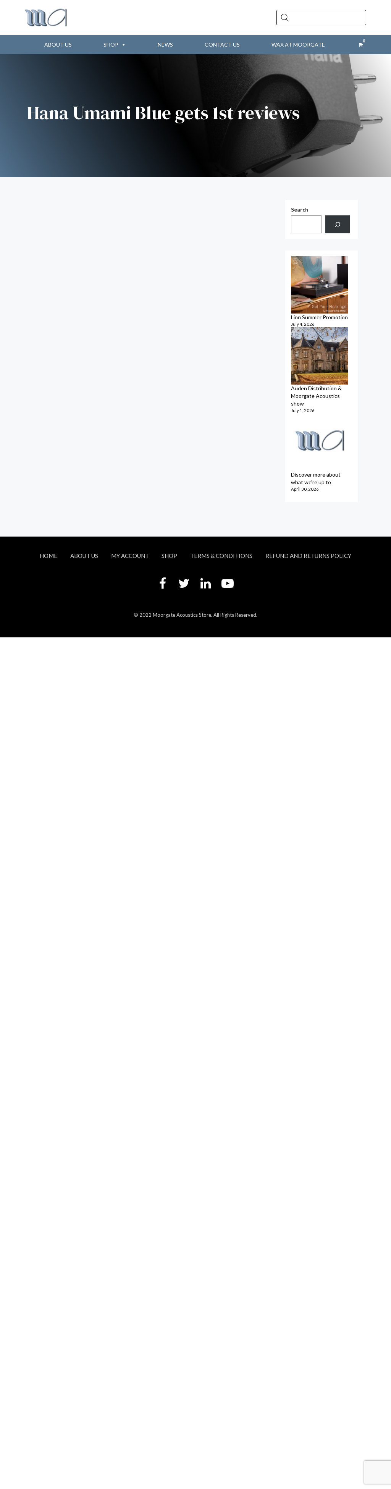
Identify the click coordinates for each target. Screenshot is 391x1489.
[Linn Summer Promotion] (319, 285)
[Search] (337, 224)
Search (299, 209)
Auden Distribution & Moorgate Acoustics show (316, 396)
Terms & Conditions (221, 555)
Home (48, 555)
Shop (110, 44)
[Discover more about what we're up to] (319, 442)
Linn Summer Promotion (319, 317)
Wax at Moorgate (298, 44)
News (165, 44)
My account (130, 555)
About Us (58, 44)
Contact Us (222, 44)
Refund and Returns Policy (308, 555)
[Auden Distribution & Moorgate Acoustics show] (319, 356)
